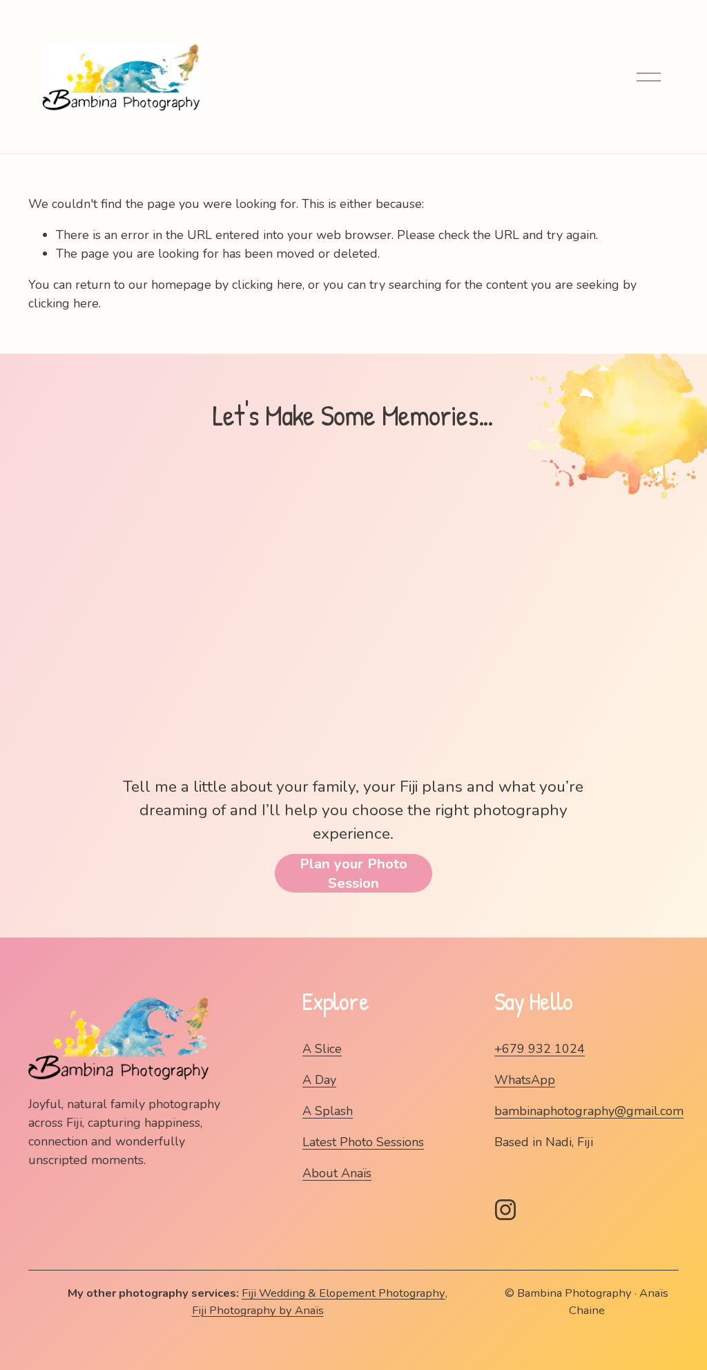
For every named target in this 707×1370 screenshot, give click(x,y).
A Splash (327, 1111)
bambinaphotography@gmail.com (589, 1111)
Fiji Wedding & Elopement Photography (343, 1293)
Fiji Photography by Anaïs (258, 1310)
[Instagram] (505, 1210)
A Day (319, 1080)
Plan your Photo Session (353, 873)
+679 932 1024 (539, 1048)
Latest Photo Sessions (363, 1142)
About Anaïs (336, 1173)
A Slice (322, 1048)
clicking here (267, 284)
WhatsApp (524, 1080)
